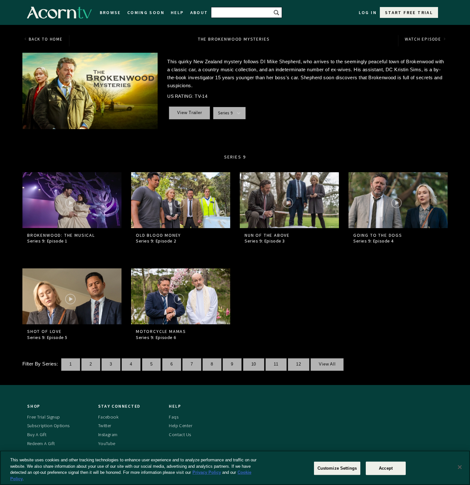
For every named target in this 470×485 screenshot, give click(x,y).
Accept (386, 468)
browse (110, 12)
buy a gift (36, 434)
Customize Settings (337, 468)
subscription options (48, 425)
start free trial (409, 12)
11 (276, 364)
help (177, 12)
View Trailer (189, 113)
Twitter (105, 425)
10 (253, 364)
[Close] (460, 467)
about (199, 12)
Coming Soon (145, 12)
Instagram (108, 434)
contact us (180, 434)
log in (368, 12)
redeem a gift (41, 443)
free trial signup (43, 417)
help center (180, 425)
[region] (235, 467)
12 (298, 364)
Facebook (108, 417)
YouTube (106, 443)
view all (327, 364)
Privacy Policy (206, 472)
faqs (173, 417)
